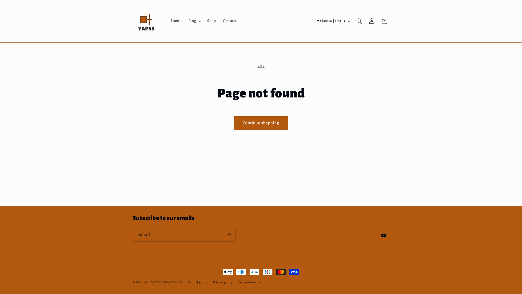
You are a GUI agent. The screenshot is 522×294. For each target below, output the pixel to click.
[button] (194, 21)
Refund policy (198, 282)
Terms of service (249, 282)
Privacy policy (222, 282)
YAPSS (148, 282)
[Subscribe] (228, 234)
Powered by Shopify (168, 282)
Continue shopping (261, 123)
